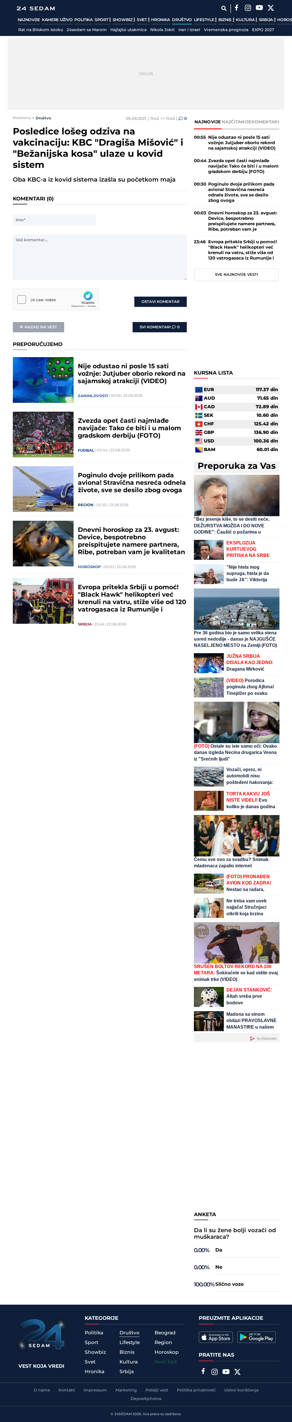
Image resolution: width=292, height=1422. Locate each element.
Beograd (165, 1333)
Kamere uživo (57, 20)
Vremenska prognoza (226, 30)
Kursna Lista (213, 373)
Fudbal (86, 450)
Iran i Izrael (189, 30)
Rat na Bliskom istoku (40, 30)
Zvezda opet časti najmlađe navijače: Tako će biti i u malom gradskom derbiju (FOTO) (129, 428)
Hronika (160, 20)
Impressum (95, 1390)
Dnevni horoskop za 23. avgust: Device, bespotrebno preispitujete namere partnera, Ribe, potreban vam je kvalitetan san (131, 541)
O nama (42, 1390)
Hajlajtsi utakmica (128, 30)
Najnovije (29, 20)
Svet (142, 20)
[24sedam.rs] (36, 8)
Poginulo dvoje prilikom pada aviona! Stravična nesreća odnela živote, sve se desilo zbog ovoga (132, 483)
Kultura (246, 20)
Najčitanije (236, 122)
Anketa (205, 1215)
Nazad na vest (41, 327)
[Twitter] (271, 8)
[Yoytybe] (259, 8)
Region (86, 505)
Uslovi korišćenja (241, 1390)
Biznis (225, 20)
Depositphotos (146, 1399)
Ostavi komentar (160, 302)
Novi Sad (166, 1362)
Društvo (182, 20)
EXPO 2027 (263, 30)
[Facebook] (236, 8)
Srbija (266, 20)
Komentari (265, 122)
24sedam (123, 1414)
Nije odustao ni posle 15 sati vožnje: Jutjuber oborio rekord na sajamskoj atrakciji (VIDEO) (132, 374)
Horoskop (89, 567)
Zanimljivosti (93, 396)
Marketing (126, 1390)
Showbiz (123, 20)
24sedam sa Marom (87, 30)
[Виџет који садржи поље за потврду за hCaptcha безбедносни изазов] (56, 299)
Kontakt (66, 1390)
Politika (83, 20)
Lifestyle (204, 20)
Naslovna (22, 118)
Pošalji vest (156, 1390)
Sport (102, 20)
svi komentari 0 (160, 327)
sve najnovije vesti (236, 274)
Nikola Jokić (162, 30)
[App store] (216, 1337)
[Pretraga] (224, 8)
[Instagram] (248, 8)
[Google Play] (256, 1337)
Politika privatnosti (196, 1390)
